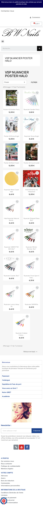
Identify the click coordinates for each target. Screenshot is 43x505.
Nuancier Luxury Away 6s (11, 305)
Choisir (15, 82)
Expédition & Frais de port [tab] (11, 384)
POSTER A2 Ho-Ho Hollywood (31, 191)
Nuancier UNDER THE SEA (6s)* (11, 248)
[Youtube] (21, 447)
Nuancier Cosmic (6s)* (11, 276)
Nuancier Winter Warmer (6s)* (31, 248)
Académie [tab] (6, 396)
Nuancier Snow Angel (31, 136)
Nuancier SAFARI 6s (31, 304)
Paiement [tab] (5, 376)
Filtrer (34, 82)
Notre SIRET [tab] (6, 392)
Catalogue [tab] (6, 380)
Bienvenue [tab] (6, 362)
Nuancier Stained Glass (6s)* (32, 219)
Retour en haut (31, 352)
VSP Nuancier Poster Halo (18, 59)
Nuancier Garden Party (31, 109)
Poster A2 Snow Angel (11, 136)
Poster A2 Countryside (31, 163)
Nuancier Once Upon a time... (31, 277)
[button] (7, 461)
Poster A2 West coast (11, 163)
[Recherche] (39, 48)
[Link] (16, 447)
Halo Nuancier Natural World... (11, 219)
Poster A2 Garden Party (11, 109)
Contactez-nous (7, 11)
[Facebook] (27, 447)
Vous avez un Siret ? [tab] (10, 388)
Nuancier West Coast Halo (11, 191)
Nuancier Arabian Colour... (21, 334)
